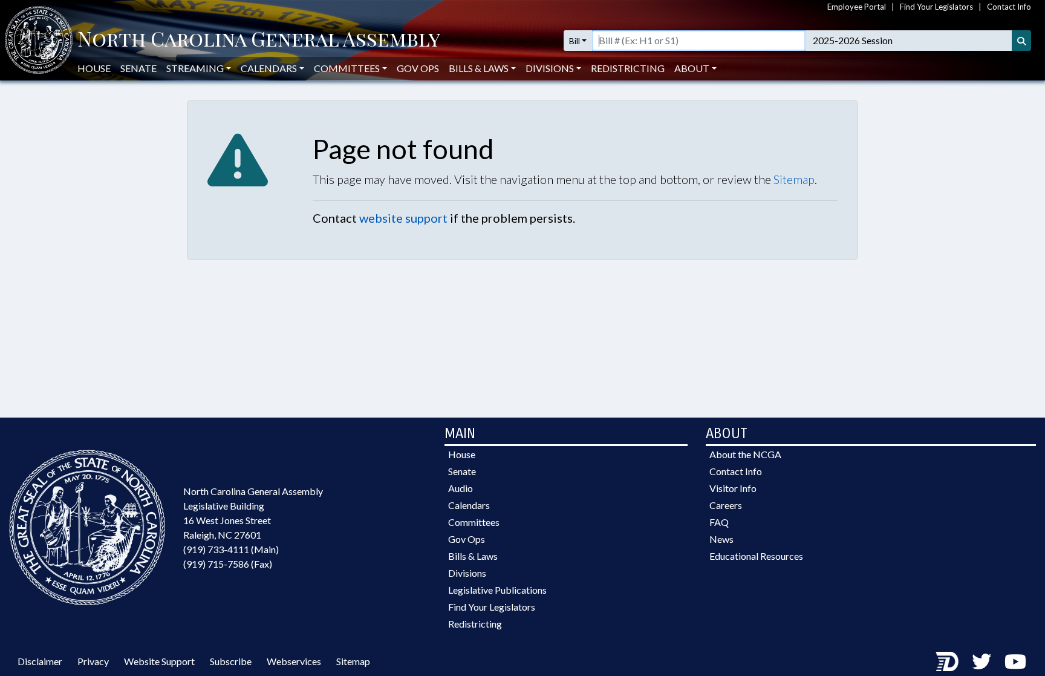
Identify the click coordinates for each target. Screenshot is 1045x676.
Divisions (467, 573)
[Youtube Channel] (1015, 661)
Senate (138, 68)
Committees (474, 522)
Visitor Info (733, 488)
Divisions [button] (550, 68)
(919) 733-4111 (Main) (231, 549)
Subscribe (231, 661)
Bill (574, 41)
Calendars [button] (269, 68)
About (691, 68)
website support (403, 218)
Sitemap (794, 179)
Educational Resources (756, 556)
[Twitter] (981, 661)
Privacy (93, 661)
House (94, 68)
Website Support (159, 661)
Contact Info (1009, 6)
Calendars (469, 505)
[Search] (1021, 40)
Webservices (294, 661)
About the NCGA (745, 454)
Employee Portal (856, 6)
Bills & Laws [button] (479, 68)
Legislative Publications (497, 590)
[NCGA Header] (258, 40)
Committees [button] (347, 68)
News (721, 539)
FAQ (719, 522)
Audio (460, 488)
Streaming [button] (195, 68)
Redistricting (628, 68)
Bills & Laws (473, 556)
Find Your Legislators (936, 6)
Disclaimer (40, 661)
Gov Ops (418, 68)
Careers (725, 505)
